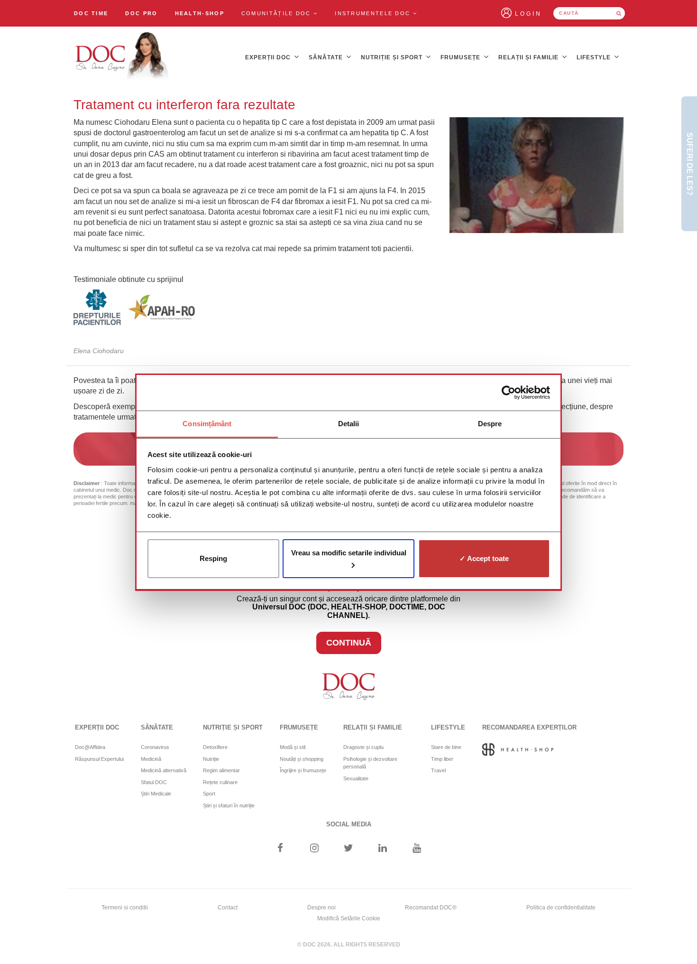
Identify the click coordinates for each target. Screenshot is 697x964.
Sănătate (327, 57)
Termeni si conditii (124, 907)
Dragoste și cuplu (363, 747)
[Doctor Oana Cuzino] (122, 57)
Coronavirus (155, 747)
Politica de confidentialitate (561, 907)
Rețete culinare (220, 782)
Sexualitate (355, 778)
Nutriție (211, 759)
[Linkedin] (383, 849)
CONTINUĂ (348, 642)
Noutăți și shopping (301, 759)
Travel (438, 770)
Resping (213, 558)
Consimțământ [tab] (207, 424)
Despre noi (321, 907)
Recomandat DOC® (431, 907)
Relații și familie (529, 57)
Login (528, 13)
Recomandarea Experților (529, 727)
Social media (348, 824)
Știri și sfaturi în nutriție (229, 805)
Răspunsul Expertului (99, 759)
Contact (228, 907)
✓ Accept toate (484, 558)
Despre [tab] (490, 424)
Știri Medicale (156, 793)
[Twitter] (348, 849)
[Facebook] (280, 849)
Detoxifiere (215, 747)
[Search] (619, 13)
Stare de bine (446, 747)
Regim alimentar (221, 770)
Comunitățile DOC (277, 13)
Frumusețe (461, 57)
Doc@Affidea (90, 747)
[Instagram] (314, 849)
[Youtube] (417, 849)
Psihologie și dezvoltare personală (370, 763)
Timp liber (442, 759)
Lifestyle (595, 57)
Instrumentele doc (374, 13)
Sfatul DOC (154, 782)
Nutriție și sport (392, 57)
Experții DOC (269, 57)
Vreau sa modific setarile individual (348, 553)
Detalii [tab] (348, 424)
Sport (209, 793)
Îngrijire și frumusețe (303, 770)
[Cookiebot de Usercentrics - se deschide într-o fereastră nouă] (508, 392)
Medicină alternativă (163, 770)
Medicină (151, 759)
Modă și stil (292, 747)
